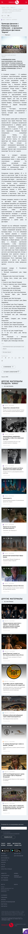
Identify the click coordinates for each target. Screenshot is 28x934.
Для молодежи (18, 855)
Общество (18, 845)
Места (3, 884)
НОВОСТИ (8, 19)
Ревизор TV (4, 860)
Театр (3, 843)
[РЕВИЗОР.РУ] (14, 2)
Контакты (4, 906)
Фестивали (4, 877)
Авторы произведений (6, 901)
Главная (3, 7)
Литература (17, 843)
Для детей (17, 853)
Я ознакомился (6, 832)
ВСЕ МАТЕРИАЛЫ (8, 386)
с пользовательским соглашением (11, 833)
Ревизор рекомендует (18, 876)
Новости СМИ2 (4, 376)
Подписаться (8, 837)
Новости (13, 7)
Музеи (3, 845)
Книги (16, 884)
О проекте (4, 895)
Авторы (3, 899)
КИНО (4, 19)
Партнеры (4, 904)
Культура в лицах (6, 869)
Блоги (3, 866)
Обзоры (3, 862)
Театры (2, 886)
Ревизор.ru (7, 35)
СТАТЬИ (6, 405)
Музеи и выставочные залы (6, 888)
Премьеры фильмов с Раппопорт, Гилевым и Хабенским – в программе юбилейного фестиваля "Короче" (12, 11)
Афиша (16, 873)
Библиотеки (3, 891)
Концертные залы (5, 890)
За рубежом (4, 880)
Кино (8, 7)
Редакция (4, 897)
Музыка (10, 845)
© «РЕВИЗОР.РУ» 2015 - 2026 (20, 925)
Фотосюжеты (5, 858)
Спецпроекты (5, 875)
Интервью (4, 855)
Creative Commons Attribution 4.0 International (11, 919)
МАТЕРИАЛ (14, 19)
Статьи (3, 853)
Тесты (3, 864)
